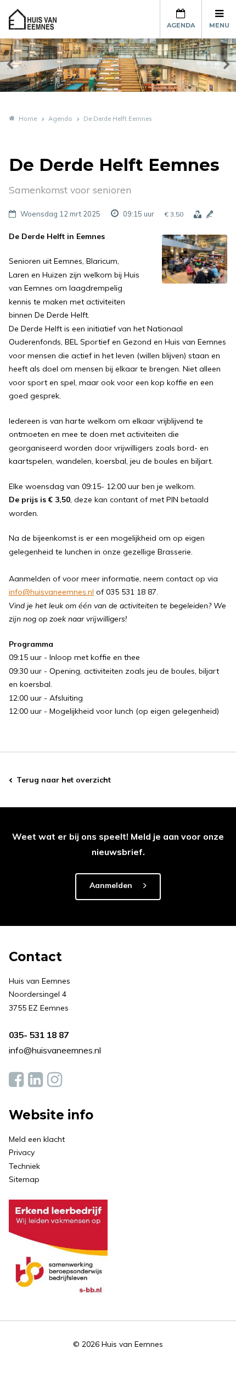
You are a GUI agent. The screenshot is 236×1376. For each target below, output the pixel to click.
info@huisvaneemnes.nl (51, 592)
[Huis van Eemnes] (39, 19)
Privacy (22, 1152)
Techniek (24, 1166)
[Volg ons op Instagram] (54, 1080)
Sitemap (24, 1179)
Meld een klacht (37, 1139)
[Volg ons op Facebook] (16, 1080)
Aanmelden (110, 885)
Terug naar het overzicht (63, 780)
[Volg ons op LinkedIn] (35, 1080)
